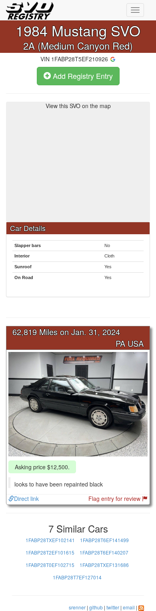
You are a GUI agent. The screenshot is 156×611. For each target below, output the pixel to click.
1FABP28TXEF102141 (50, 540)
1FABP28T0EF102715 (50, 564)
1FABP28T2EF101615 (50, 552)
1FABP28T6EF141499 (104, 540)
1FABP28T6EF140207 (104, 552)
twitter (112, 607)
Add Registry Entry (82, 75)
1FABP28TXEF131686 (104, 564)
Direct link (26, 498)
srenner (77, 607)
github (96, 607)
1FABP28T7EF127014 (77, 577)
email (129, 607)
